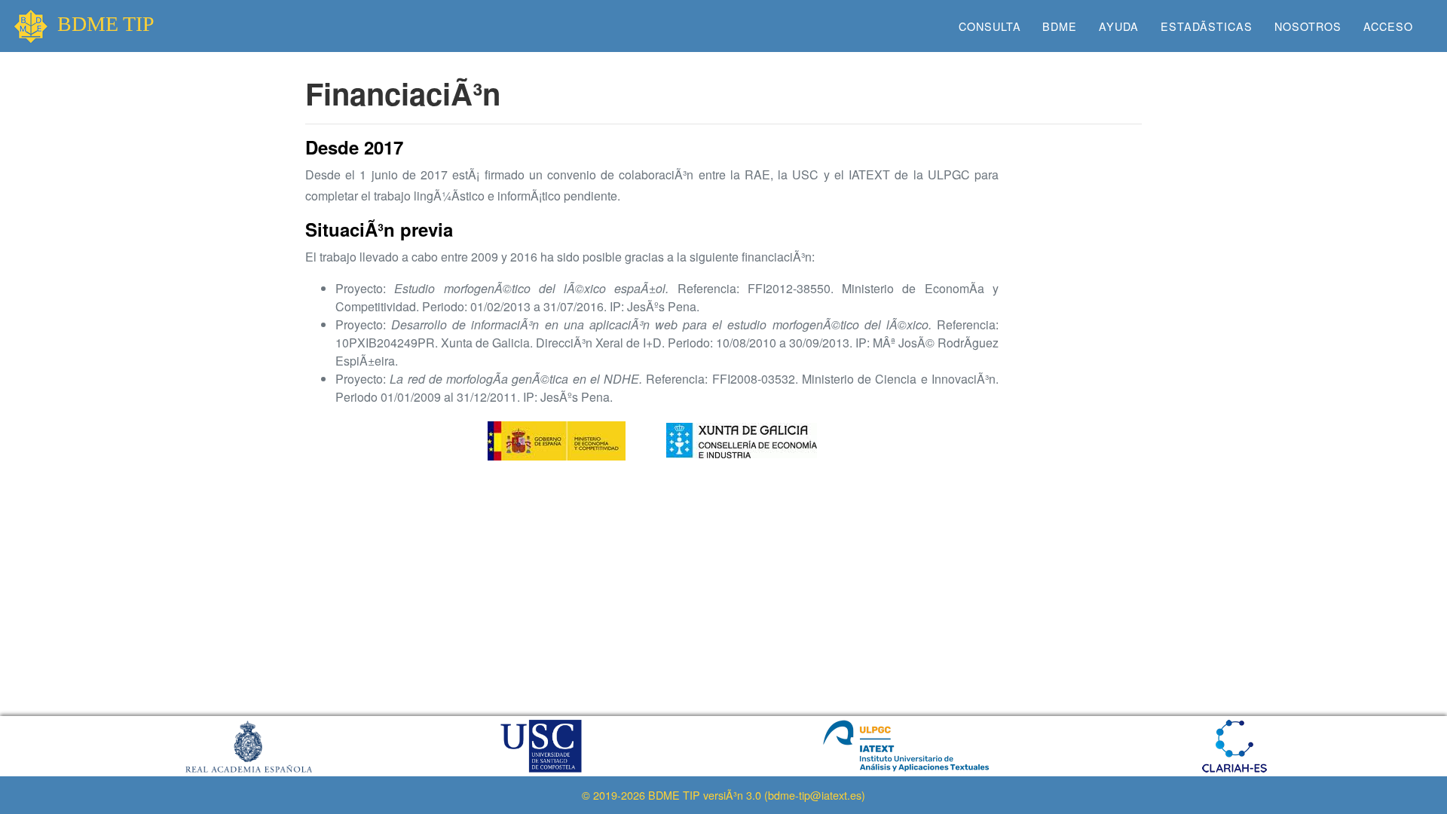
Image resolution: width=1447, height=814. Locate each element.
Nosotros (1307, 26)
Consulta (990, 26)
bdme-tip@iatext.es (814, 795)
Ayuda (1119, 26)
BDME (1059, 26)
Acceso (1388, 26)
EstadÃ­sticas (1207, 26)
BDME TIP (105, 23)
